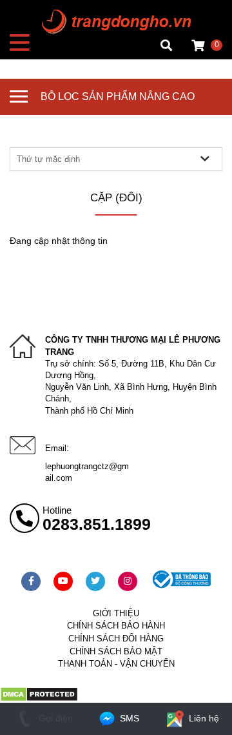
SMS (128, 718)
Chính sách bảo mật (116, 651)
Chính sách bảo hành (116, 625)
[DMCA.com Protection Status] (39, 699)
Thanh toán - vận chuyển (116, 664)
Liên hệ (202, 718)
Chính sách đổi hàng (116, 638)
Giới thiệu (116, 613)
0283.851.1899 (97, 524)
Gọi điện (54, 718)
